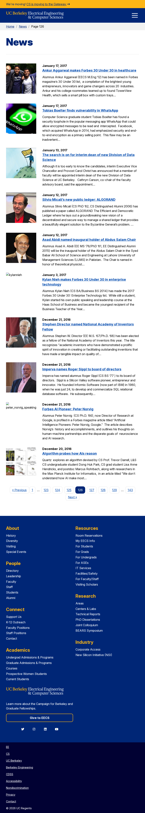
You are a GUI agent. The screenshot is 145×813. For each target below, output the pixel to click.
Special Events (16, 552)
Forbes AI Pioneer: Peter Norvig (67, 409)
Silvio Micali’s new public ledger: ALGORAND (78, 200)
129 (114, 490)
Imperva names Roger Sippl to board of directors (81, 369)
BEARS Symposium (89, 630)
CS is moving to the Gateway (46, 4)
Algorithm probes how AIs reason (69, 453)
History (11, 535)
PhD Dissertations (88, 619)
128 (103, 490)
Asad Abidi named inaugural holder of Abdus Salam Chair (89, 240)
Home (10, 26)
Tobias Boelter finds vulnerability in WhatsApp (80, 110)
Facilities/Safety (87, 573)
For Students (84, 546)
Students (12, 592)
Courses (11, 668)
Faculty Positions (18, 628)
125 (69, 490)
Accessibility (14, 781)
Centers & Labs (86, 609)
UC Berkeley (14, 760)
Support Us (14, 617)
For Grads (82, 552)
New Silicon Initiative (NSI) (94, 655)
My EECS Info (85, 541)
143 (130, 490)
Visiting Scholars (87, 584)
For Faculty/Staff (87, 579)
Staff (9, 587)
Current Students (17, 679)
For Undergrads (86, 557)
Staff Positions (16, 633)
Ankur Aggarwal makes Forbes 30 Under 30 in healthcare (89, 70)
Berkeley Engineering (19, 767)
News (23, 26)
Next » (73, 497)
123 (46, 490)
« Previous (20, 490)
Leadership (13, 576)
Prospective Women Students (26, 674)
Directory (12, 571)
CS (8, 753)
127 (91, 490)
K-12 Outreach (15, 622)
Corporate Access (88, 649)
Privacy (10, 794)
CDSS (9, 774)
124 (57, 490)
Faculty (11, 581)
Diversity (12, 541)
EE (7, 747)
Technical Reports (88, 614)
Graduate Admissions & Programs (29, 663)
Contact (11, 638)
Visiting (11, 546)
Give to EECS (39, 718)
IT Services (83, 568)
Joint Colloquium (87, 625)
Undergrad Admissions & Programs (29, 657)
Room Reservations (89, 535)
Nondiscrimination (17, 787)
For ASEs (82, 563)
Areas (80, 603)
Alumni (10, 598)
